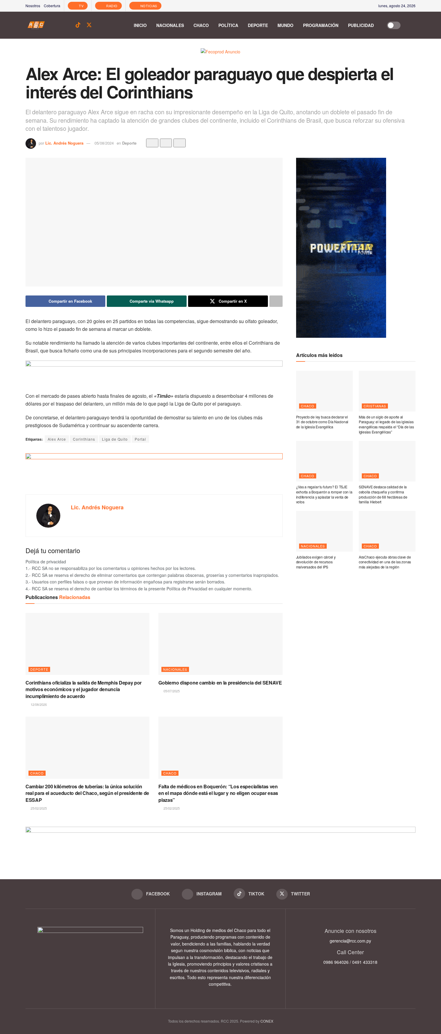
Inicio (140, 25)
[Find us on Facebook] (57, 25)
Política (228, 25)
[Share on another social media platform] (276, 301)
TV (81, 5)
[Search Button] (412, 25)
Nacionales (170, 25)
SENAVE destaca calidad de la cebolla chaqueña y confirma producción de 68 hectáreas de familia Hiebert (383, 494)
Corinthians (84, 439)
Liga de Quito (115, 439)
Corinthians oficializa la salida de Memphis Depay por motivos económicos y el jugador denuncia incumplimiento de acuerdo (84, 689)
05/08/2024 (104, 143)
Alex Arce (57, 439)
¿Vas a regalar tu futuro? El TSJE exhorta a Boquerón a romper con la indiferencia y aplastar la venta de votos (324, 494)
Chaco (201, 25)
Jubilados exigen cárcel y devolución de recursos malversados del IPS (316, 562)
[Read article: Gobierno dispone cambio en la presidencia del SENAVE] (220, 644)
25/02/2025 (38, 808)
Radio (111, 5)
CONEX (266, 1021)
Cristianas (375, 405)
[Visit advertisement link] (221, 56)
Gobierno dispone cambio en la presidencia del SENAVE (220, 682)
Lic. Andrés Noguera (64, 143)
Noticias (148, 5)
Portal (140, 439)
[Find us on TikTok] (78, 25)
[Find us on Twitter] (89, 25)
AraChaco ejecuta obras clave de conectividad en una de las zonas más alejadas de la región (385, 562)
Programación (320, 25)
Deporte (258, 25)
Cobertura (52, 5)
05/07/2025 (171, 690)
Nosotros (33, 5)
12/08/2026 (38, 704)
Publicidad (361, 25)
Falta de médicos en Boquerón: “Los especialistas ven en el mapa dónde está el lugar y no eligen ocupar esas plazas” (218, 793)
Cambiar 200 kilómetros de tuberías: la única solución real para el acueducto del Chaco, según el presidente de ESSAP (87, 793)
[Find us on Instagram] (67, 25)
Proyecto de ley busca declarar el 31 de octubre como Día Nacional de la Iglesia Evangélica (322, 422)
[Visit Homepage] (36, 25)
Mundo (285, 25)
